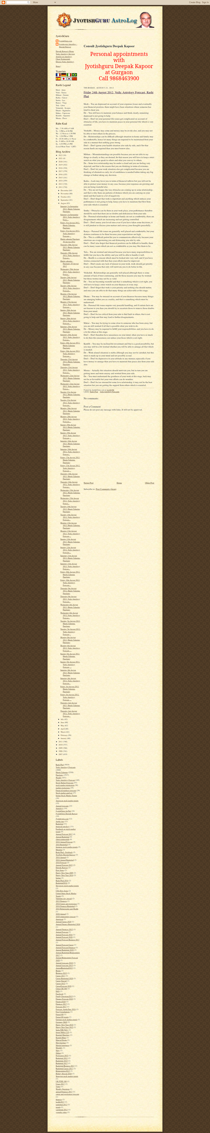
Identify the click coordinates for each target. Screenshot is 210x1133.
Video (58, 1086)
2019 (61, 164)
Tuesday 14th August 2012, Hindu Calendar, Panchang (70, 509)
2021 (61, 158)
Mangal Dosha (61, 1040)
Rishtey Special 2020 (64, 1073)
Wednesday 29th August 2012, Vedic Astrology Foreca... (70, 271)
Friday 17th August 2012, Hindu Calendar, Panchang (70, 460)
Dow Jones (60, 870)
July (62, 719)
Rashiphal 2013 (62, 1058)
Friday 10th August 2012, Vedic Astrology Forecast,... (70, 582)
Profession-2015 (62, 1055)
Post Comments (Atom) (106, 489)
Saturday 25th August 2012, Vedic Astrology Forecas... (70, 337)
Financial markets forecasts (66, 790)
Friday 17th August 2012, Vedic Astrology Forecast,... (70, 468)
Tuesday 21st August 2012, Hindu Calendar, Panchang (70, 394)
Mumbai (59, 849)
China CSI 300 (61, 988)
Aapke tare (60, 821)
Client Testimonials (63, 59)
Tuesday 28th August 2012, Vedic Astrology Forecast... (70, 288)
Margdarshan (61, 1042)
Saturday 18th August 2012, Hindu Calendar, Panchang (70, 443)
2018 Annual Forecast (64, 842)
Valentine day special (64, 898)
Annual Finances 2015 (64, 929)
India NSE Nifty (62, 1030)
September (65, 200)
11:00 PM (110, 390)
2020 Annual (61, 914)
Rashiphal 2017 (62, 1063)
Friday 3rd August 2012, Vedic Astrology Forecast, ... (69, 697)
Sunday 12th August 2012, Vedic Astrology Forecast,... (70, 550)
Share (58, 66)
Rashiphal (59, 824)
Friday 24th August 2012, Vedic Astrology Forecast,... (70, 353)
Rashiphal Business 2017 (65, 1066)
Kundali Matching (63, 1035)
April (63, 728)
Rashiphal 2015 (62, 1060)
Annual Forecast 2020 (64, 937)
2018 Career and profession (66, 903)
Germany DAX (61, 1022)
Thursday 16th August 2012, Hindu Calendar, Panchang (70, 476)
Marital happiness (62, 1045)
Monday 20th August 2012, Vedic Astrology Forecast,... (70, 419)
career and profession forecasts (67, 1094)
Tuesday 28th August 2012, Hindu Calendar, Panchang (70, 280)
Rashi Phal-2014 (62, 880)
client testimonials (62, 839)
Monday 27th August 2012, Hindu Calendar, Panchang (70, 296)
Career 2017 (60, 975)
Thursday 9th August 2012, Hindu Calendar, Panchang (70, 591)
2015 (61, 177)
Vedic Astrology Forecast (65, 780)
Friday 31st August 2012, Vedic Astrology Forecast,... (70, 233)
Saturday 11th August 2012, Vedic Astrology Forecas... (70, 566)
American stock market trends (67, 800)
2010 (61, 744)
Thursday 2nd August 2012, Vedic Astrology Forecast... (70, 713)
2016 (61, 174)
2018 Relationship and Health (67, 909)
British (58, 970)
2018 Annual (61, 857)
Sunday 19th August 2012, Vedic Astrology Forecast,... (70, 435)
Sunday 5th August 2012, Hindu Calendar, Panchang (70, 656)
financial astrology (63, 826)
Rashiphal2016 (61, 883)
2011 (61, 741)
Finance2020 (61, 1001)
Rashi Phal (60, 764)
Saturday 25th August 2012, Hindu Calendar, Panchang (70, 329)
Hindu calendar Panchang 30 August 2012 (70, 240)
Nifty (58, 1050)
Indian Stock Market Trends (66, 795)
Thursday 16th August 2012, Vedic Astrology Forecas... (70, 484)
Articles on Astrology (64, 56)
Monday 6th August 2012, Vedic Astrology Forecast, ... (70, 648)
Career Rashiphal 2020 (64, 978)
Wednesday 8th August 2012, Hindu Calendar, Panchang (70, 607)
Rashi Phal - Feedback (64, 852)
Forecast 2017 (61, 1006)
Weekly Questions (62, 1089)
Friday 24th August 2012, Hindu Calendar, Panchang (70, 345)
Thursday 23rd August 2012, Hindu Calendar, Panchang (70, 362)
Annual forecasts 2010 (64, 963)
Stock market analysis (64, 793)
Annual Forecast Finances (65, 947)
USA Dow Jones (62, 890)
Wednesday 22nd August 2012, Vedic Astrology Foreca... (70, 386)
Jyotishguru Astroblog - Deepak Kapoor (68, 45)
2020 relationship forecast (65, 916)
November (65, 193)
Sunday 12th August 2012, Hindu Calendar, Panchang (70, 541)
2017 (61, 171)
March (63, 732)
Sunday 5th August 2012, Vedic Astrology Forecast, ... (70, 664)
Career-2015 (60, 983)
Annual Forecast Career (65, 945)
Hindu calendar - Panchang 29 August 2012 (69, 263)
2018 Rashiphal (62, 844)
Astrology (59, 808)
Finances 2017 (61, 1004)
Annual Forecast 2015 (64, 865)
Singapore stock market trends (67, 885)
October (64, 197)
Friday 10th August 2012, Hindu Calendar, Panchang (70, 574)
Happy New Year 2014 (64, 875)
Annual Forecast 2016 (64, 934)
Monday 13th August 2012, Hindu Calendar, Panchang (70, 525)
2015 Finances (61, 901)
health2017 (60, 1102)
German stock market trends (66, 1019)
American (59, 919)
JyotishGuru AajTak (63, 811)
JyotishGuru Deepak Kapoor (66, 813)
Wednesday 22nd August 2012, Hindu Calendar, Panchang (70, 378)
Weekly (59, 777)
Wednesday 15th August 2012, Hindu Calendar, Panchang (70, 492)
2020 (61, 161)
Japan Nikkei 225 (62, 1032)
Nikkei (58, 1053)
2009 (61, 748)
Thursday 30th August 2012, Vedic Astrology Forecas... (70, 255)
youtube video (61, 1112)
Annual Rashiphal (62, 837)
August (64, 203)
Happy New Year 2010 (64, 1024)
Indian (58, 878)
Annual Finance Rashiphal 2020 (68, 924)
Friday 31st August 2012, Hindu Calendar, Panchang (70, 225)
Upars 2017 (60, 1084)
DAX (58, 991)
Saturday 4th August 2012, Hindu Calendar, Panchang (70, 672)
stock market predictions (65, 785)
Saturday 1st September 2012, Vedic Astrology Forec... (70, 217)
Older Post (149, 482)
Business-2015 (61, 973)
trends (58, 1107)
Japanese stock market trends (67, 847)
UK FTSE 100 (61, 1081)
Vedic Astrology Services (65, 54)
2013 (61, 184)
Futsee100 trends (62, 1017)
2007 (61, 754)
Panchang (59, 775)
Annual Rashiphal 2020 (65, 950)
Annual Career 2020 (63, 921)
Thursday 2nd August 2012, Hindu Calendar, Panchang (70, 705)
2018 (61, 168)
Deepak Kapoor (62, 867)
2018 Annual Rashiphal (65, 860)
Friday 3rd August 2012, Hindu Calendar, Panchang (69, 689)
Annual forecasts (62, 806)
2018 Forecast (61, 862)
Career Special (61, 981)
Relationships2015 (63, 1071)
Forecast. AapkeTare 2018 (66, 1009)
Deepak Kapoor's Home (65, 51)
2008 (61, 751)
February (64, 735)
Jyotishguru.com (62, 818)
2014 (61, 180)
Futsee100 (59, 1014)
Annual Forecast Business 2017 (67, 939)
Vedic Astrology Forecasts (65, 767)
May (63, 725)
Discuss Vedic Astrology (65, 61)
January (64, 738)
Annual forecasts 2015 (64, 965)
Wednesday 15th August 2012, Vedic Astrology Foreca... (70, 501)
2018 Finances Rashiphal (65, 906)
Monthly (59, 1048)
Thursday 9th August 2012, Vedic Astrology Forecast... (70, 599)
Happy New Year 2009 (64, 873)
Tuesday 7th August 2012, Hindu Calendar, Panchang (70, 623)
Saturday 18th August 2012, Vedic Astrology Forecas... (70, 452)
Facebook (59, 994)
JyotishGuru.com (65, 41)
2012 (61, 187)
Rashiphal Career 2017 (64, 1068)
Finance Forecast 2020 (64, 999)
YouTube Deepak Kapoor (65, 854)
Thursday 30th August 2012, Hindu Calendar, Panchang (70, 247)
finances (59, 1099)
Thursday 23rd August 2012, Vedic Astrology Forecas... (70, 370)
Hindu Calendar (62, 772)
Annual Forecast (62, 932)
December (65, 190)
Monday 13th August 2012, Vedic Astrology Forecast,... (70, 533)
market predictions (63, 788)
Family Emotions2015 (64, 996)
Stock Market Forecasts (64, 782)
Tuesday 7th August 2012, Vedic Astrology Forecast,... (70, 631)
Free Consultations (63, 1011)
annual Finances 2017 (64, 1091)
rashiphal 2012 (61, 1104)
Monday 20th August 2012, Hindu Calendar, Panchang (70, 411)
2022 (61, 155)
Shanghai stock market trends (67, 1076)
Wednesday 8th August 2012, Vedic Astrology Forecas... (70, 615)
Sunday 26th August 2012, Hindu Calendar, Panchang (70, 312)
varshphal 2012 (62, 1109)
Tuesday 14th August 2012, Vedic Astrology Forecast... (70, 517)
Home (119, 482)
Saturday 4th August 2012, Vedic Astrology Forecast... (70, 681)
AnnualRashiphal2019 (64, 968)
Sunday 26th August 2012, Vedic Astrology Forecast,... (70, 321)
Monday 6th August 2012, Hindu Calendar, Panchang (70, 640)
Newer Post (89, 482)
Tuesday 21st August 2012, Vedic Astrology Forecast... (70, 402)
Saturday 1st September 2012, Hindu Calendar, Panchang (70, 209)
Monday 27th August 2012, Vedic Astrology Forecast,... (70, 304)
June (63, 722)
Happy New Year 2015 (64, 1027)
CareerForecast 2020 (63, 986)
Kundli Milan (61, 1037)
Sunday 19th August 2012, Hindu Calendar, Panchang (70, 427)
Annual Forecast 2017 (64, 834)
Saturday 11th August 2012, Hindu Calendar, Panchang (70, 558)
